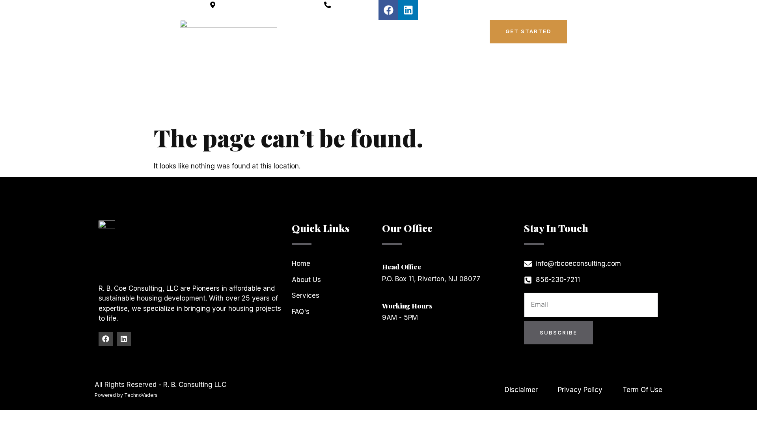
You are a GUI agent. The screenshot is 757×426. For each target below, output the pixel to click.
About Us (387, 29)
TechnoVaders (141, 395)
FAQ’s (385, 47)
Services (432, 29)
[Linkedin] (408, 10)
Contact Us (428, 47)
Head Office (401, 266)
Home (348, 29)
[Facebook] (388, 10)
